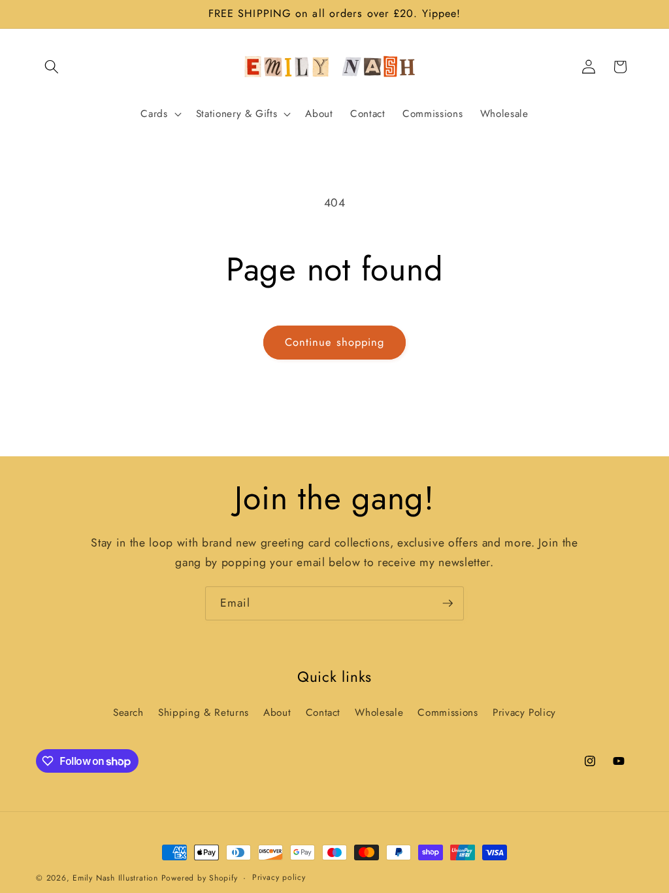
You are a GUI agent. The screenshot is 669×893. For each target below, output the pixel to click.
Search (128, 712)
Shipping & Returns (203, 712)
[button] (51, 66)
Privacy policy (279, 877)
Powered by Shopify (199, 878)
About (277, 712)
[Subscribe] (447, 603)
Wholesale (379, 712)
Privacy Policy (524, 712)
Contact (323, 712)
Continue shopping (335, 342)
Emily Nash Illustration (115, 878)
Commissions (447, 712)
